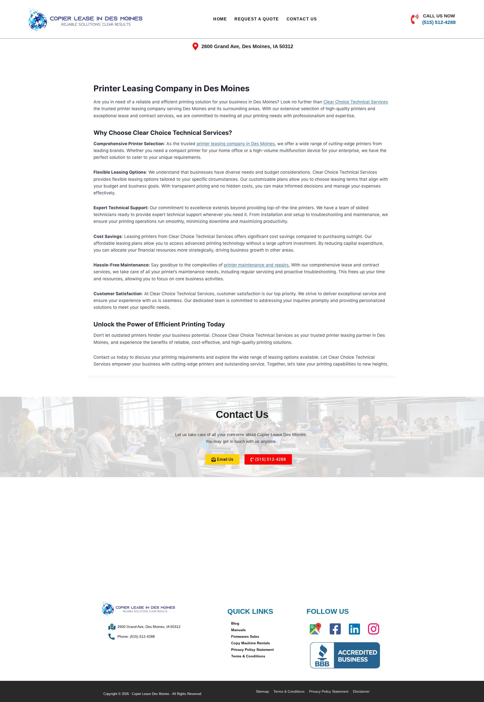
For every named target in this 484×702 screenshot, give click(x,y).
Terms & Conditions (248, 656)
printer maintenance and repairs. (257, 264)
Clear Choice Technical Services (355, 101)
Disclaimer (361, 691)
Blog (235, 623)
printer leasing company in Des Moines (236, 143)
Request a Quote (256, 19)
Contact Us (302, 19)
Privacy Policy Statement (252, 650)
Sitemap (262, 691)
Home (220, 19)
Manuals (238, 630)
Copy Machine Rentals (250, 643)
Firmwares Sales (245, 636)
